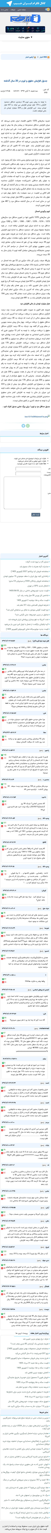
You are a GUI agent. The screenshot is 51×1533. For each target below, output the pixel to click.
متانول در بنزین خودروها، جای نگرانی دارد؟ (31, 614)
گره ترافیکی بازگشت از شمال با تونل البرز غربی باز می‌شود (26, 624)
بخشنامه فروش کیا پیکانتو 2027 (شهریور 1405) (29, 571)
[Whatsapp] (28, 427)
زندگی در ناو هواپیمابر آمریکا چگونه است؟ (31, 1517)
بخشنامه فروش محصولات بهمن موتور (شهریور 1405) (27, 1348)
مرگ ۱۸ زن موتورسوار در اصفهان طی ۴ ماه (32, 1495)
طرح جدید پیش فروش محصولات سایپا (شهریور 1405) (26, 1358)
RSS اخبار (43, 57)
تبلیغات (12, 9)
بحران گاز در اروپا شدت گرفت (37, 561)
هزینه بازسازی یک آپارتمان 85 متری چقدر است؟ (29, 1343)
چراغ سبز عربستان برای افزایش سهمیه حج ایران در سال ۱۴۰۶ (24, 1507)
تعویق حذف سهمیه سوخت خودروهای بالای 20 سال (28, 1401)
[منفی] (2, 648)
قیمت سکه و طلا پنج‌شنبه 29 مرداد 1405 (32, 1382)
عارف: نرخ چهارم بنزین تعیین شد (35, 1339)
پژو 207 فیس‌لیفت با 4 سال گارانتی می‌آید (31, 1353)
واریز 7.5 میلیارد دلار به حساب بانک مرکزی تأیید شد (28, 1406)
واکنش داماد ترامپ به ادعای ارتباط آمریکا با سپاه (29, 1512)
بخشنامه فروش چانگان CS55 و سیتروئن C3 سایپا (28, 581)
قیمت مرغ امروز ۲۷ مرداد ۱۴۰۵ (36, 1396)
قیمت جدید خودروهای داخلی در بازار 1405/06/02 (28, 590)
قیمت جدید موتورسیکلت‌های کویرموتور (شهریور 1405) (27, 629)
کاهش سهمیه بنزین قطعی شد (36, 1372)
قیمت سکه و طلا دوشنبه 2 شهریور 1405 (32, 600)
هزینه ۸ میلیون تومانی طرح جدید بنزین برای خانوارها (27, 1391)
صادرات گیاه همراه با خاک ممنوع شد (34, 566)
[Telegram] (23, 427)
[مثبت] (2, 645)
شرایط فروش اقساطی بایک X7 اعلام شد (32, 605)
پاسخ (29, 641)
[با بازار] (25, 29)
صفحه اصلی (22, 9)
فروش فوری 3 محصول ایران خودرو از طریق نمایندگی (27, 1377)
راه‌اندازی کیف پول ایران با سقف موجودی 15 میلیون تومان (25, 576)
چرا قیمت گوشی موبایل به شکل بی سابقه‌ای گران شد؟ (27, 609)
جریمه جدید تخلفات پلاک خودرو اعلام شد (32, 1387)
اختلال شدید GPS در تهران (38, 585)
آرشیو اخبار (30, 57)
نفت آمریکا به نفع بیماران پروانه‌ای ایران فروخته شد (28, 619)
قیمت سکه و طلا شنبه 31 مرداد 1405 (33, 1363)
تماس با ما (4, 9)
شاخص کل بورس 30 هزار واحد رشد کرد (32, 595)
